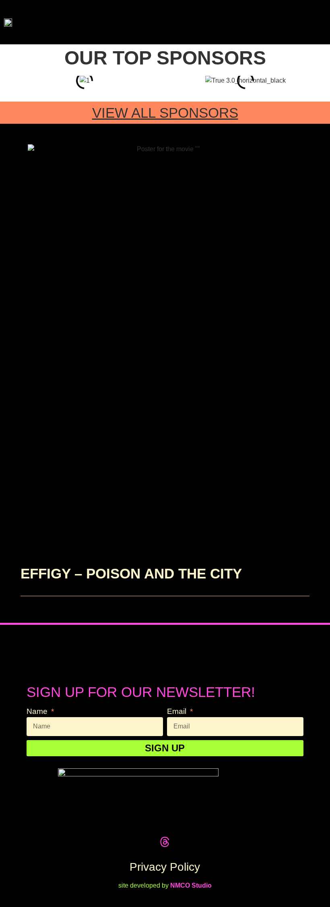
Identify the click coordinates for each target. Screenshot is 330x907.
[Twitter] (119, 841)
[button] (310, 22)
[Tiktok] (149, 841)
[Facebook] (134, 841)
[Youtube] (195, 841)
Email (177, 711)
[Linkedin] (210, 841)
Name (38, 711)
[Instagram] (180, 841)
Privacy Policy (165, 867)
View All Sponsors (165, 113)
